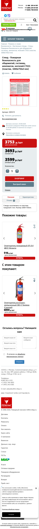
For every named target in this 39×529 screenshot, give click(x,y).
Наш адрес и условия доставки (16, 135)
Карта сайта (5, 433)
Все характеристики (9, 119)
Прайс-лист (5, 483)
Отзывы (10, 200)
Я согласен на (15, 355)
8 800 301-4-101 (32, 5)
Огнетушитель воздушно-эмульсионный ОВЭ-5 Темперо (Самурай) (16, 305)
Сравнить (7, 73)
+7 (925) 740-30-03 (31, 10)
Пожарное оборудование (10, 472)
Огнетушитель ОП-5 (9, 20)
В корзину (19, 179)
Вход (27, 24)
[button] (34, 103)
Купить (19, 258)
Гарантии (4, 448)
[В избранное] (34, 281)
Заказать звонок (8, 25)
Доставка (4, 414)
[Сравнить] (34, 227)
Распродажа (5, 476)
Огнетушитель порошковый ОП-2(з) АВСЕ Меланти (19, 247)
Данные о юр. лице (8, 444)
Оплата (7, 190)
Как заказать (6, 429)
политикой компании (6, 525)
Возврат (4, 480)
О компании (5, 437)
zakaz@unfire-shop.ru (14, 389)
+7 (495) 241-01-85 (31, 8)
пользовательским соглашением (19, 527)
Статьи (3, 452)
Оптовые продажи (8, 468)
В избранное (17, 73)
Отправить (19, 362)
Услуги (3, 465)
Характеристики (28, 197)
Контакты (4, 418)
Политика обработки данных (10, 509)
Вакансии (4, 440)
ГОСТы (3, 455)
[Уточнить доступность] (34, 225)
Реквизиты (5, 422)
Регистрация (34, 24)
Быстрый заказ (19, 184)
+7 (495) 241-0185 (7, 385)
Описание (10, 197)
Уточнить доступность (13, 116)
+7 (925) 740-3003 (7, 382)
